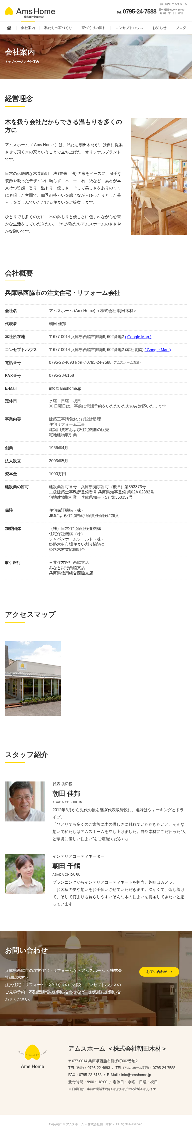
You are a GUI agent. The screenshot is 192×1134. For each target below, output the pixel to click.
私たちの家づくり (58, 27)
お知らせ (159, 27)
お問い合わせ (157, 972)
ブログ (181, 27)
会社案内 (28, 27)
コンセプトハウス (129, 27)
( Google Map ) (138, 337)
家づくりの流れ (94, 27)
